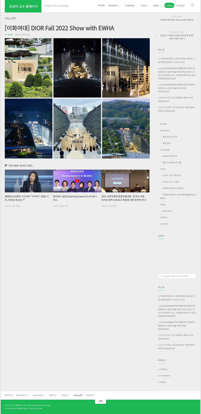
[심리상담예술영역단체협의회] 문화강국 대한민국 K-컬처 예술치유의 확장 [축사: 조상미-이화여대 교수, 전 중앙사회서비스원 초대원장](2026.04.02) (177, 73)
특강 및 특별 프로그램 (171, 162)
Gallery (169, 5)
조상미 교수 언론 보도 (171, 175)
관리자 (10, 34)
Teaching (129, 5)
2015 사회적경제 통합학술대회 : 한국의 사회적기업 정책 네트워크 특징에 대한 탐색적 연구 (123, 198)
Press (143, 5)
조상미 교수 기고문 (170, 181)
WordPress (22, 408)
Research (113, 5)
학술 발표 (166, 143)
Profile (101, 5)
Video (156, 5)
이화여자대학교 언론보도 (173, 188)
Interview (167, 210)
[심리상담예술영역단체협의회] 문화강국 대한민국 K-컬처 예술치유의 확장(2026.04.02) (176, 88)
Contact (180, 5)
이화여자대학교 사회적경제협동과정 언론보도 (178, 196)
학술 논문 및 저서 (169, 136)
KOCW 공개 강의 (169, 156)
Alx (40, 408)
